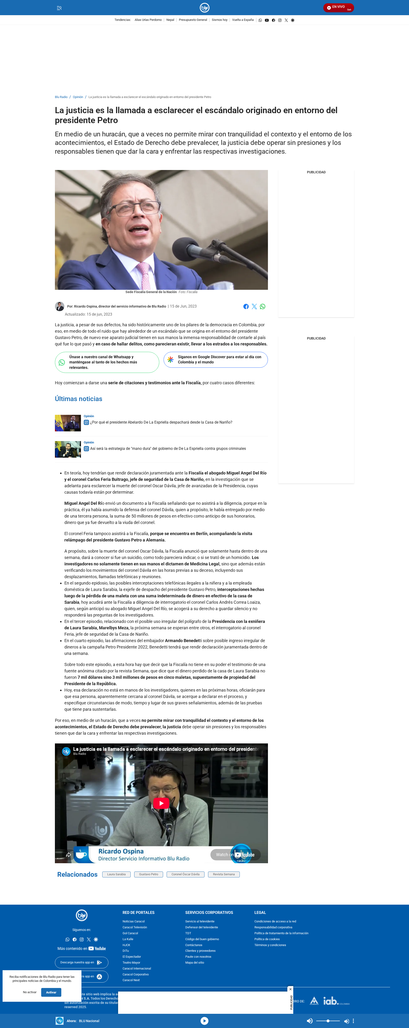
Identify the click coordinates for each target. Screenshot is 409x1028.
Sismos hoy (219, 20)
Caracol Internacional (137, 968)
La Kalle (128, 939)
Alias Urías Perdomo (148, 20)
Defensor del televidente (201, 927)
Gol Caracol (130, 933)
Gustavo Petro (148, 874)
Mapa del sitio (194, 962)
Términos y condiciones (270, 945)
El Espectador (132, 956)
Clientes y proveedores (200, 950)
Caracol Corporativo (136, 974)
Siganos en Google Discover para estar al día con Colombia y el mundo (219, 360)
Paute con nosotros (198, 956)
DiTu (126, 950)
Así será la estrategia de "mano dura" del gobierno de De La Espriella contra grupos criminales (168, 448)
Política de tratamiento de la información (281, 933)
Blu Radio (61, 97)
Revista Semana (224, 874)
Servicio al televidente (199, 921)
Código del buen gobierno (202, 939)
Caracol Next (131, 980)
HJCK (126, 945)
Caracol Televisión (135, 927)
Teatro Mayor (131, 962)
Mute (310, 1021)
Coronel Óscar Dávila (186, 874)
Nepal (170, 20)
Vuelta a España (243, 20)
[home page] (204, 8)
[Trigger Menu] (59, 8)
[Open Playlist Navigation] (353, 1021)
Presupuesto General (193, 20)
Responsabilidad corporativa (273, 927)
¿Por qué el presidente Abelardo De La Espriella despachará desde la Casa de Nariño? (161, 422)
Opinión (78, 97)
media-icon (204, 1020)
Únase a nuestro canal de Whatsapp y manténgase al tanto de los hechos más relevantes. (103, 362)
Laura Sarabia (116, 874)
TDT (188, 933)
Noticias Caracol (134, 921)
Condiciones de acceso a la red (275, 921)
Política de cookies (267, 939)
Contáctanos (193, 945)
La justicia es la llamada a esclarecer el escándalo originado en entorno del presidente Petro (150, 97)
